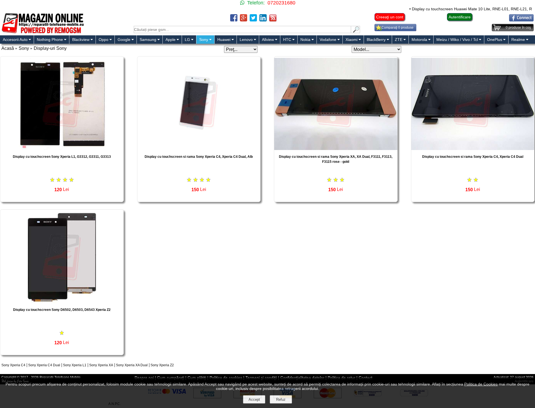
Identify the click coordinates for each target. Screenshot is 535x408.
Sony (24, 48)
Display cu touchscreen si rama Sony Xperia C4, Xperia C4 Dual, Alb (199, 157)
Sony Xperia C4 (13, 365)
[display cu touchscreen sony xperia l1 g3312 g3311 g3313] (61, 148)
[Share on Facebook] (233, 20)
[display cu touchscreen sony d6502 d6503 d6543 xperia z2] (61, 301)
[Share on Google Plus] (243, 20)
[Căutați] (355, 31)
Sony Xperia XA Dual (132, 365)
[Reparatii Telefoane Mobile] (42, 32)
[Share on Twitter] (253, 20)
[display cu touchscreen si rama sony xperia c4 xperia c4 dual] (472, 148)
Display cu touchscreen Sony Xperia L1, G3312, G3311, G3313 (62, 157)
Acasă (7, 48)
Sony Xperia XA (101, 365)
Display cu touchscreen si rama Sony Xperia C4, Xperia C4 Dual (472, 157)
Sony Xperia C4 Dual (44, 365)
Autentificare (460, 17)
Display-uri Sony (50, 48)
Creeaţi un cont (389, 17)
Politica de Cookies (481, 384)
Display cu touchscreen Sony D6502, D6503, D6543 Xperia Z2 (62, 310)
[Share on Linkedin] (263, 20)
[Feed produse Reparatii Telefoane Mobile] (272, 20)
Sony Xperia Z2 (162, 365)
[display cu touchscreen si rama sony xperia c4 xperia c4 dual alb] (199, 148)
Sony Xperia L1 (74, 365)
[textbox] (242, 29)
